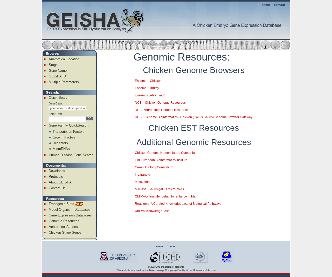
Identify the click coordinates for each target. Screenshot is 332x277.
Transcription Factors (69, 132)
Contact (171, 246)
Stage (53, 65)
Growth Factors (64, 137)
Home (159, 246)
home (266, 4)
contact (279, 4)
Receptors (60, 143)
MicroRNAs (61, 149)
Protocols (56, 177)
